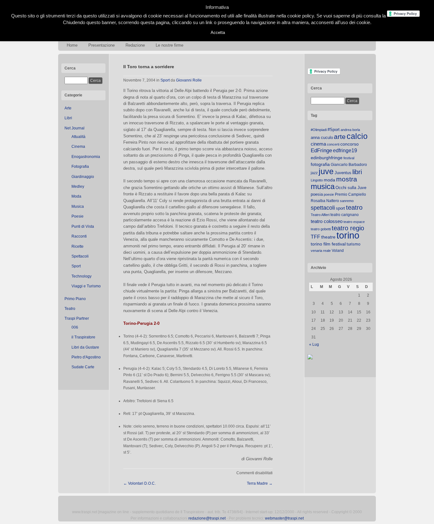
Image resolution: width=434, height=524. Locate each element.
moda (329, 179)
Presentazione (101, 45)
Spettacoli (80, 256)
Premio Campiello (350, 194)
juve (326, 171)
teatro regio (348, 228)
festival (348, 158)
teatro (354, 207)
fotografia (320, 164)
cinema (318, 144)
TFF (315, 236)
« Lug (314, 344)
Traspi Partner (76, 318)
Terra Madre (260, 483)
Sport (76, 266)
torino (347, 235)
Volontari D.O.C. (139, 483)
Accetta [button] (218, 32)
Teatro (69, 308)
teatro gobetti (321, 229)
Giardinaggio (82, 176)
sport (340, 208)
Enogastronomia (85, 156)
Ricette (77, 246)
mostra (346, 179)
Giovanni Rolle (189, 80)
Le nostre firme (169, 45)
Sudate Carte (82, 367)
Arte (67, 108)
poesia (317, 194)
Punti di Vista (82, 226)
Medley (77, 186)
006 (74, 327)
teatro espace (354, 222)
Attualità (78, 136)
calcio (357, 136)
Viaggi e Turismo (86, 286)
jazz (314, 173)
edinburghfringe (326, 157)
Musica (77, 206)
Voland (338, 250)
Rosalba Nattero (325, 201)
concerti (333, 144)
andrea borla (350, 130)
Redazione (135, 45)
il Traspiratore (83, 337)
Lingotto (317, 180)
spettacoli (323, 208)
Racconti (79, 236)
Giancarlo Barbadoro (349, 164)
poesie (329, 194)
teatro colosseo (326, 221)
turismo (353, 244)
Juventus (343, 172)
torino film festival (328, 243)
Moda (76, 196)
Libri (68, 118)
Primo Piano (75, 299)
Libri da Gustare (85, 347)
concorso (349, 144)
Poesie (77, 216)
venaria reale (321, 250)
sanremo (347, 201)
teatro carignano (344, 215)
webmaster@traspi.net (284, 518)
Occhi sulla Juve (351, 187)
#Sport (334, 129)
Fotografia (80, 166)
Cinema (78, 146)
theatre (328, 236)
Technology (81, 276)
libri (357, 171)
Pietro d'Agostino (86, 357)
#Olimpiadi (319, 130)
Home (72, 45)
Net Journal (74, 128)
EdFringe (321, 150)
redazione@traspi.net (207, 518)
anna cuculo (322, 137)
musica (323, 186)
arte (340, 137)
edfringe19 (345, 150)
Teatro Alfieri (320, 215)
